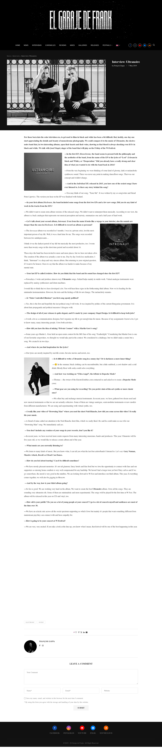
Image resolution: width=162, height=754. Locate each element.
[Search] (154, 45)
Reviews (62, 45)
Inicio (9, 56)
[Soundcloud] (149, 45)
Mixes (72, 45)
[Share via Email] (86, 632)
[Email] (144, 45)
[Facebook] (130, 45)
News (26, 45)
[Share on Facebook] (78, 632)
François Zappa (119, 65)
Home (17, 45)
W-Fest (41, 622)
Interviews (37, 45)
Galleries (82, 45)
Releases (95, 45)
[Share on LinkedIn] (84, 632)
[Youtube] (140, 45)
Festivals (107, 45)
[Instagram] (135, 45)
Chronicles (50, 45)
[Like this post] (76, 632)
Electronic (30, 622)
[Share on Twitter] (81, 632)
